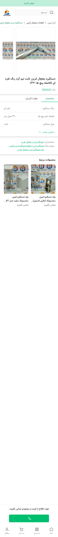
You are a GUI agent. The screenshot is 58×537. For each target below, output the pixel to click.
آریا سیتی (51, 22)
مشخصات (49, 98)
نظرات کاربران (32, 98)
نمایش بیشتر (48, 132)
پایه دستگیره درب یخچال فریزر (30, 149)
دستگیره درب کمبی (17, 146)
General (46, 89)
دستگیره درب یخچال (35, 146)
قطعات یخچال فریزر (35, 22)
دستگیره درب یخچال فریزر (32, 142)
